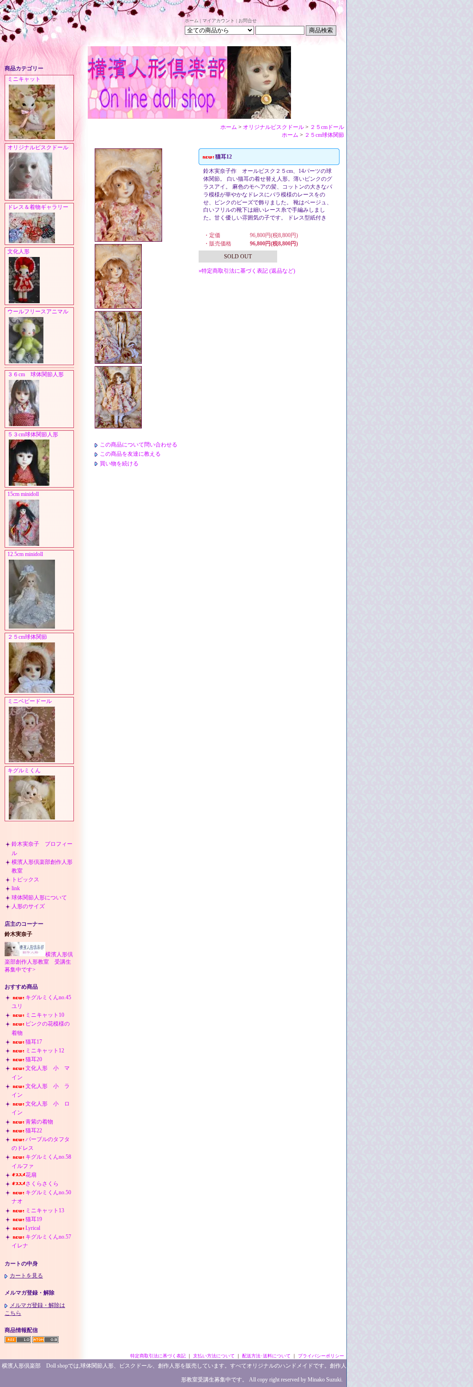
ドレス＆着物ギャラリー (37, 207)
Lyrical (32, 1228)
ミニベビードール (29, 701)
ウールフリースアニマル (37, 311)
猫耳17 (33, 1042)
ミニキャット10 (44, 1015)
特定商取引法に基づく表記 (158, 1355)
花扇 (30, 1175)
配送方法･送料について (266, 1355)
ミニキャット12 (44, 1050)
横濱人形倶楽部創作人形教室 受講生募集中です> (39, 962)
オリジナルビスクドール (37, 147)
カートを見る (26, 1275)
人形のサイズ (28, 906)
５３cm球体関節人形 (32, 434)
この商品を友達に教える (130, 454)
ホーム (192, 20)
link (16, 888)
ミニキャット (24, 79)
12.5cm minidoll (25, 554)
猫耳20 (33, 1059)
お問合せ (247, 20)
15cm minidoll (23, 494)
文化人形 (21, 251)
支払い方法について (214, 1355)
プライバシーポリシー (321, 1355)
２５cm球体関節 (27, 637)
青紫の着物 (39, 1121)
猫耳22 (33, 1130)
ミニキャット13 (44, 1210)
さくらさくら (42, 1183)
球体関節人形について (39, 897)
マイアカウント (218, 20)
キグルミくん (24, 770)
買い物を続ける (119, 463)
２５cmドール (327, 127)
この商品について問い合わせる (138, 444)
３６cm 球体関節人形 (35, 374)
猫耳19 (33, 1219)
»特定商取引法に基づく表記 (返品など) (247, 271)
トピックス (25, 879)
